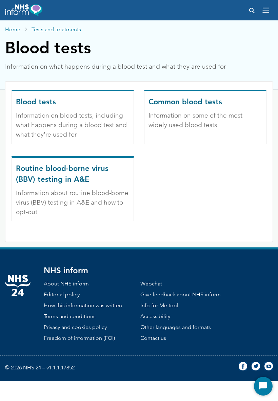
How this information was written (83, 305)
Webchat (151, 283)
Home (12, 29)
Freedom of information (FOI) (79, 338)
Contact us (153, 338)
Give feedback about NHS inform (180, 294)
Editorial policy (62, 294)
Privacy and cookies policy (75, 327)
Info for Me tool (159, 305)
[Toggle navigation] (266, 10)
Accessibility (155, 316)
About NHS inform (66, 283)
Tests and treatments (56, 29)
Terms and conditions (70, 316)
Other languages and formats (175, 327)
